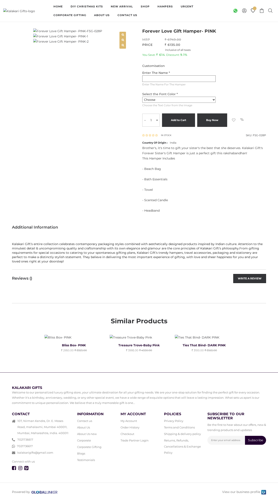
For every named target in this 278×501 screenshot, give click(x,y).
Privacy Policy (173, 421)
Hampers (165, 6)
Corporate (84, 440)
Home (58, 6)
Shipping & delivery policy (182, 434)
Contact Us (127, 15)
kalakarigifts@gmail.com (35, 452)
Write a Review (249, 278)
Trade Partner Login (135, 440)
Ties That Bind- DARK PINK (204, 345)
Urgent (187, 6)
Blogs (81, 453)
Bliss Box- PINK (74, 345)
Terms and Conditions (179, 427)
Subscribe (255, 440)
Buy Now (212, 120)
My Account (129, 421)
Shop (145, 6)
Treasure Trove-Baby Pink (139, 345)
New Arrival (122, 6)
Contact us (84, 421)
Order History (130, 427)
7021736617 (25, 439)
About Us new (87, 434)
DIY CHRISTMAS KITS (87, 6)
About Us (102, 15)
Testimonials (86, 460)
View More (156, 15)
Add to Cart (178, 120)
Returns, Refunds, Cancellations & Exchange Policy (182, 446)
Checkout (127, 434)
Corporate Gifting (69, 15)
